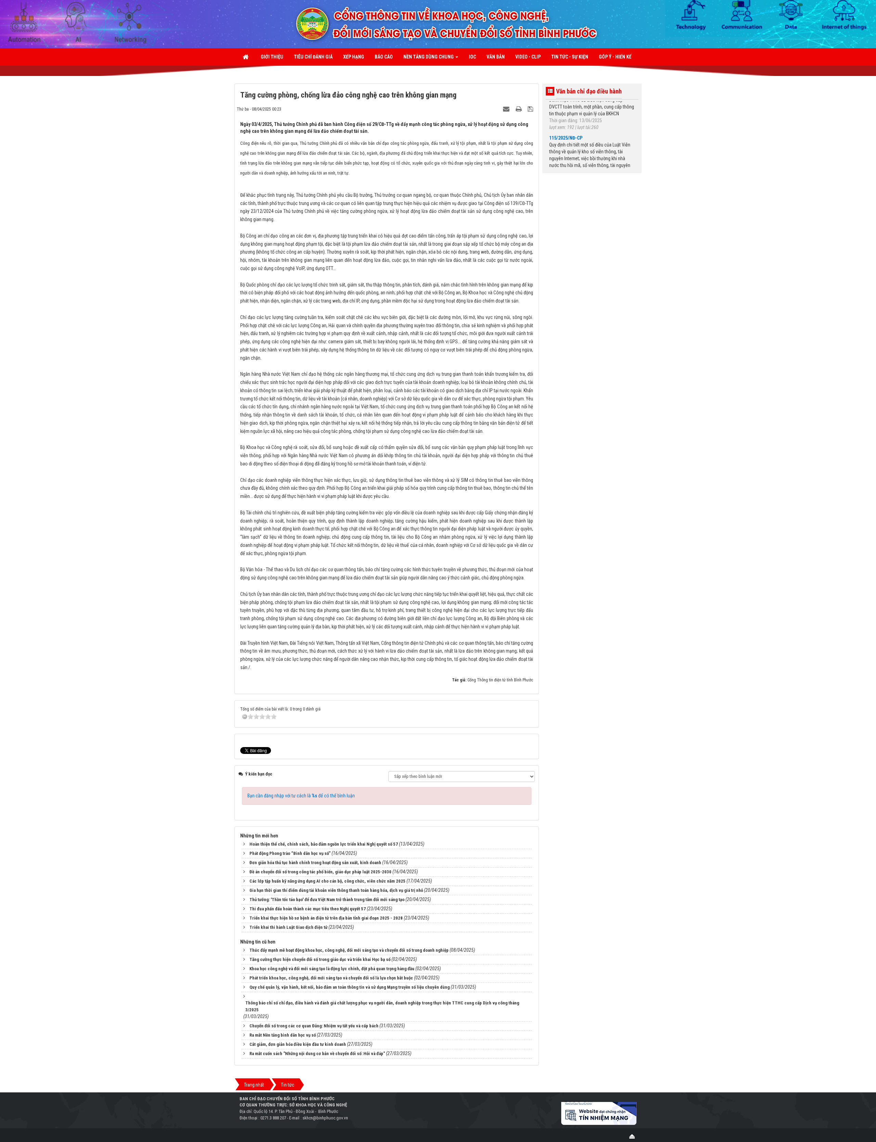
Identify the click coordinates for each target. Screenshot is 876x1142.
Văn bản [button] (496, 57)
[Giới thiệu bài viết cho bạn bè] (507, 109)
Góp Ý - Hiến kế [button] (615, 57)
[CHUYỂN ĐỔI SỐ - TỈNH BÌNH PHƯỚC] (491, 23)
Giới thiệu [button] (272, 57)
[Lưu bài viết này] (531, 109)
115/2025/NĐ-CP (565, 120)
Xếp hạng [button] (353, 57)
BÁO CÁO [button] (384, 57)
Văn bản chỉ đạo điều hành (589, 91)
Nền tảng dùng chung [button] (429, 57)
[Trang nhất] (246, 56)
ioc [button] (472, 57)
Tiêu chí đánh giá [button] (313, 57)
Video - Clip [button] (528, 57)
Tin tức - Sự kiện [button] (569, 57)
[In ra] (519, 109)
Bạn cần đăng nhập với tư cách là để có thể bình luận (301, 795)
